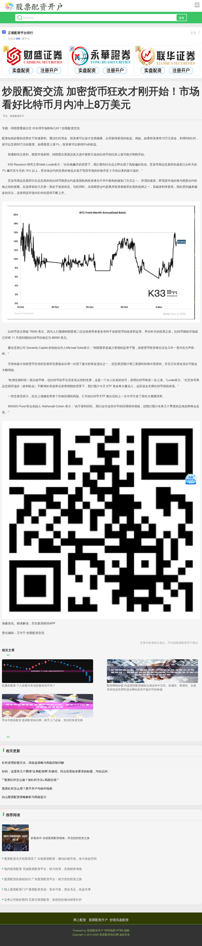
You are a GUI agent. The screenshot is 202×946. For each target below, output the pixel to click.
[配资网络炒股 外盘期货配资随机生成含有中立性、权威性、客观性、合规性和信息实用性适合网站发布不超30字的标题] (152, 671)
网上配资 (79, 919)
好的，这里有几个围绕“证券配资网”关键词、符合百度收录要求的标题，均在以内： (56, 771)
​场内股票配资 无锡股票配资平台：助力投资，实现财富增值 (43, 869)
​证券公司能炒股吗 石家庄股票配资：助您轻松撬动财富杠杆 (43, 899)
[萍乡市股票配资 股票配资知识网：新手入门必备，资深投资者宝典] (47, 705)
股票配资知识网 (109, 934)
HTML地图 (122, 930)
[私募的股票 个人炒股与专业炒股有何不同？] (47, 671)
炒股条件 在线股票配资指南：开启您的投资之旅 (60, 838)
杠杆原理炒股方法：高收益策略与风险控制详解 (33, 762)
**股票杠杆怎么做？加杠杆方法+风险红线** (30, 780)
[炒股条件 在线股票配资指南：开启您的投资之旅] (15, 837)
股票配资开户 (98, 919)
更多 (193, 32)
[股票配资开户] (33, 6)
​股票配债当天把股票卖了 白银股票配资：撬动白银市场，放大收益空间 (50, 858)
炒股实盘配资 (119, 919)
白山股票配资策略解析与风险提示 (24, 797)
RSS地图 (109, 930)
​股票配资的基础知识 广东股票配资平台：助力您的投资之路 (43, 879)
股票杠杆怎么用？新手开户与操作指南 (27, 788)
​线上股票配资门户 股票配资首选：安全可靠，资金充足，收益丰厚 (47, 889)
